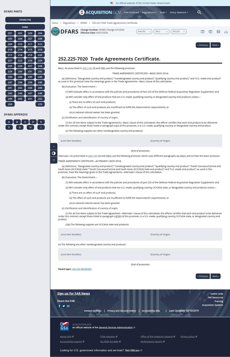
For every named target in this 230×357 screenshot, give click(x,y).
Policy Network (178, 12)
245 (10, 93)
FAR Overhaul (131, 12)
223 (30, 60)
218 (20, 55)
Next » (215, 45)
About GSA (65, 336)
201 (10, 33)
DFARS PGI (25, 19)
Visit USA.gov (132, 350)
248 (40, 93)
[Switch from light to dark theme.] (53, 153)
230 (20, 71)
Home (55, 22)
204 (40, 33)
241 (10, 87)
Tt (54, 160)
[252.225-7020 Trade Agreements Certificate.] (203, 31)
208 (40, 38)
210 (20, 44)
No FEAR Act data (109, 341)
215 (30, 49)
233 (10, 76)
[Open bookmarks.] (210, 31)
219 (30, 55)
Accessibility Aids (151, 310)
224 (40, 60)
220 (40, 55)
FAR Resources (215, 297)
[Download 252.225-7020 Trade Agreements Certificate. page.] (226, 31)
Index (25, 26)
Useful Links (216, 293)
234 (20, 76)
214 (20, 49)
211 (30, 44)
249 (10, 98)
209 (10, 44)
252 (40, 98)
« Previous (202, 45)
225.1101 (87, 68)
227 (30, 65)
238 (20, 82)
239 (30, 82)
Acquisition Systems (212, 304)
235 (30, 76)
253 (10, 104)
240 (40, 82)
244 (40, 87)
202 (20, 33)
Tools (163, 12)
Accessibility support (71, 341)
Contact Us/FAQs (92, 310)
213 (10, 49)
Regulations (148, 12)
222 (20, 60)
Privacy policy (188, 336)
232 (40, 71)
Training (219, 301)
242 (20, 87)
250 (20, 98)
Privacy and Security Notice (121, 310)
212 (40, 44)
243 (30, 87)
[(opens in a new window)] (65, 326)
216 (40, 49)
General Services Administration (116, 327)
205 (10, 38)
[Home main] (100, 12)
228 (40, 65)
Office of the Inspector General (157, 336)
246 (20, 93)
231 (30, 71)
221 (10, 60)
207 (30, 38)
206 (20, 38)
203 (30, 33)
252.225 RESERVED (82, 269)
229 (10, 71)
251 (30, 98)
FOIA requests (107, 336)
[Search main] (199, 12)
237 (10, 82)
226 (20, 65)
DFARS (83, 22)
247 (30, 93)
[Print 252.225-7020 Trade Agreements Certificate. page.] (218, 31)
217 (10, 55)
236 (40, 76)
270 (40, 104)
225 (10, 65)
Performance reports (151, 341)
